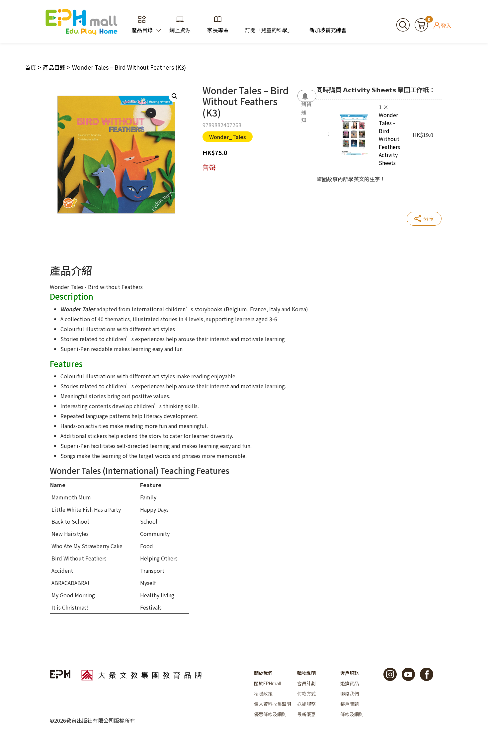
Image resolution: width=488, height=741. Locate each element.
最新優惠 (306, 714)
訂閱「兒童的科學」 (269, 30)
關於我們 (263, 673)
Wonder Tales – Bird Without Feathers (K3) (129, 67)
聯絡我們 (349, 693)
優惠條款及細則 (270, 714)
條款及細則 (352, 714)
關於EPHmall (267, 683)
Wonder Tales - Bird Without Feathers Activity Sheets (389, 139)
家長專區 (217, 30)
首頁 (30, 67)
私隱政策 (263, 693)
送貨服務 (306, 704)
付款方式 (306, 693)
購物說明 (306, 673)
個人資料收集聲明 (272, 704)
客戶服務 (349, 673)
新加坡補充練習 (328, 30)
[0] (421, 24)
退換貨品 (349, 683)
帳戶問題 (349, 704)
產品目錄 (142, 30)
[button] (175, 96)
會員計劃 (306, 683)
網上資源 (180, 30)
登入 (446, 25)
